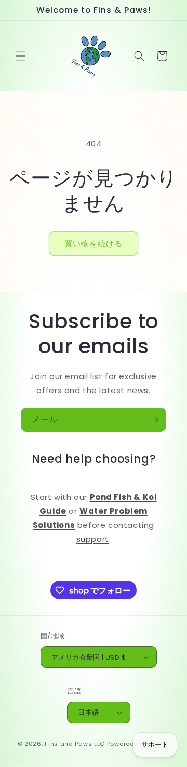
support (92, 539)
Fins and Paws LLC (75, 744)
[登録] (154, 420)
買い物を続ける (93, 243)
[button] (20, 56)
